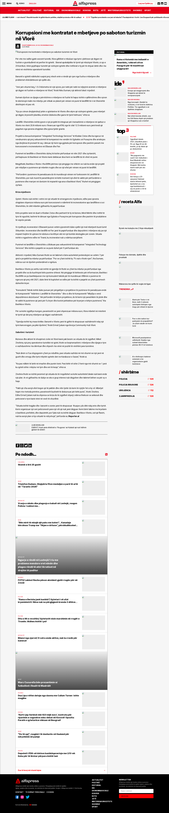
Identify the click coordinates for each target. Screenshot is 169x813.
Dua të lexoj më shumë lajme (29, 770)
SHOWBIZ (137, 10)
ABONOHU (125, 796)
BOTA (95, 10)
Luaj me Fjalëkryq (145, 3)
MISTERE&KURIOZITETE (119, 10)
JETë (103, 10)
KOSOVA (87, 10)
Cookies (50, 792)
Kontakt (19, 792)
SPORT (147, 10)
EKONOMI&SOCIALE (71, 10)
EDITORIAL (49, 10)
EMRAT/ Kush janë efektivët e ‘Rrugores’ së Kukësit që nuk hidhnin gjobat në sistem (59, 428)
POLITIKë (37, 10)
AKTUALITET (24, 10)
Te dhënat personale (34, 792)
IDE (57, 10)
